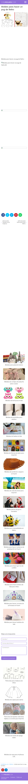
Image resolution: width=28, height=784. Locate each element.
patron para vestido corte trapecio (6, 222)
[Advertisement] (14, 42)
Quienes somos (5, 777)
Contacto (12, 777)
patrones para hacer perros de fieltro (21, 222)
